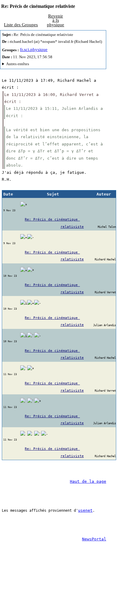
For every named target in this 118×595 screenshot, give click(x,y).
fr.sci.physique (34, 49)
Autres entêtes (17, 64)
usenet (85, 510)
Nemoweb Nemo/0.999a (52, 65)
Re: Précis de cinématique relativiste (54, 223)
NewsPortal (94, 539)
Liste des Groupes (21, 24)
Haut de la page (88, 481)
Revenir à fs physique (55, 20)
